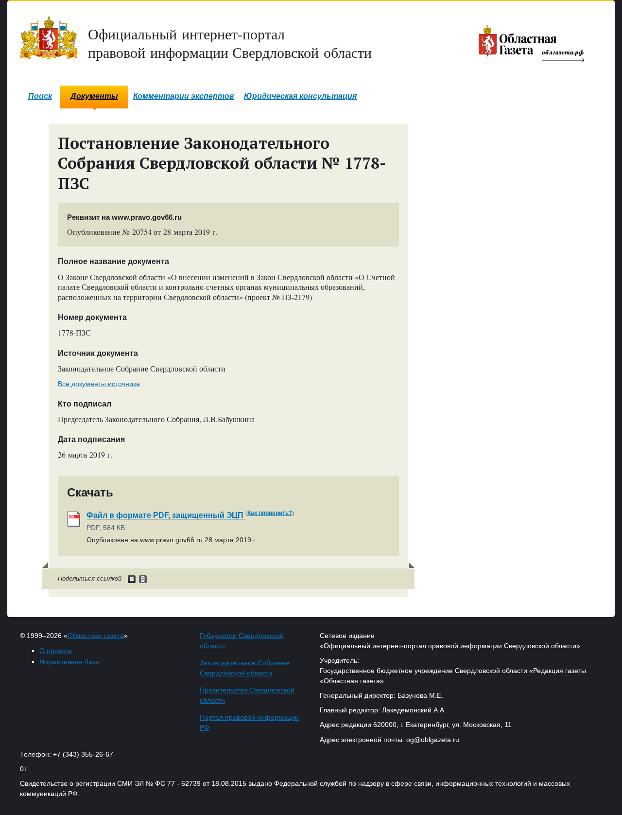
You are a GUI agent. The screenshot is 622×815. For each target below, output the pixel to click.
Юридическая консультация (300, 96)
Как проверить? (269, 513)
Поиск (40, 96)
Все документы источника (99, 384)
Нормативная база (69, 662)
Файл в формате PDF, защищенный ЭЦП (165, 515)
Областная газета (96, 635)
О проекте (55, 651)
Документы (94, 96)
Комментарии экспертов (183, 96)
